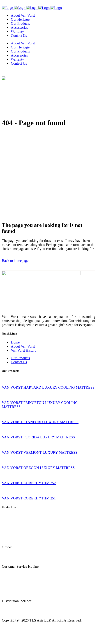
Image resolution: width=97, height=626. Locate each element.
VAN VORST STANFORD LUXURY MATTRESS (40, 422)
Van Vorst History (23, 350)
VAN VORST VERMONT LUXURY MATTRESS (39, 452)
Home (15, 342)
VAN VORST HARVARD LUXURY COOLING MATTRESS (48, 387)
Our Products (20, 358)
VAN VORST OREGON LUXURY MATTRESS (38, 468)
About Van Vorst (23, 346)
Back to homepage (15, 261)
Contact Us (19, 362)
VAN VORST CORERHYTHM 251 (29, 498)
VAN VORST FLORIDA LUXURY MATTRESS (38, 437)
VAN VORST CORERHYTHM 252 (29, 483)
